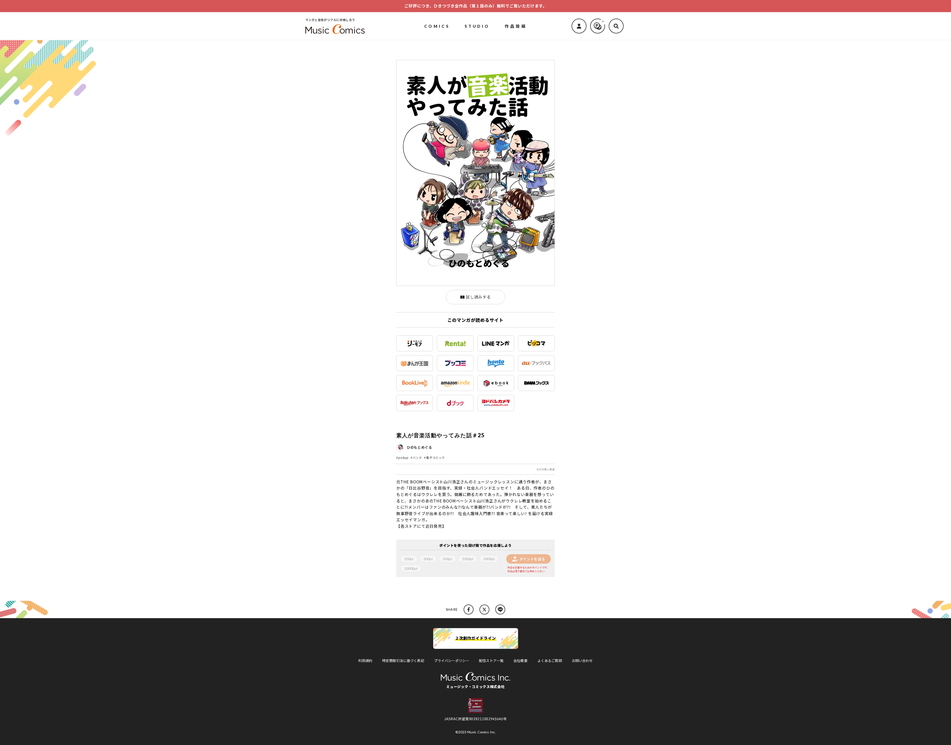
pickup (403, 457)
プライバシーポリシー (451, 660)
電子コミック (435, 457)
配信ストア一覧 (491, 660)
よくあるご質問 (549, 660)
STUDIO (477, 26)
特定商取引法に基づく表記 (403, 660)
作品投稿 (516, 26)
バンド (417, 457)
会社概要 (520, 660)
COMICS (437, 26)
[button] (616, 26)
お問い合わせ (582, 660)
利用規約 (365, 660)
